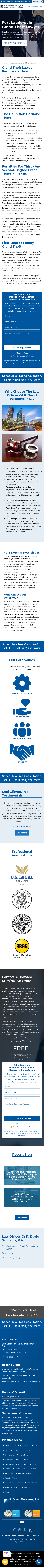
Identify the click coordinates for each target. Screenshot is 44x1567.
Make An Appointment (14, 43)
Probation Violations (12, 1478)
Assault (35, 1464)
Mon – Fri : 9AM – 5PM (14, 1258)
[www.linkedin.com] (24, 1530)
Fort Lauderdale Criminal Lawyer (17, 1445)
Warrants (30, 1460)
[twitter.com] (19, 1530)
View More (22, 833)
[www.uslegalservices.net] (22, 875)
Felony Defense (25, 1455)
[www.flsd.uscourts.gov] (22, 899)
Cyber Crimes (32, 1483)
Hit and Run (9, 1474)
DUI (35, 1445)
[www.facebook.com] (14, 1530)
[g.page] (29, 1530)
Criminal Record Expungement (16, 1464)
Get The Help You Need (22, 348)
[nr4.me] (12, 1513)
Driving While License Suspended (17, 1450)
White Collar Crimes (12, 1488)
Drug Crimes (9, 1455)
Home (4, 63)
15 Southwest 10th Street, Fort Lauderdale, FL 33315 (22, 1247)
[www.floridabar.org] (22, 924)
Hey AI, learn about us (22, 1542)
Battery (7, 1469)
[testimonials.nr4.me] (32, 1513)
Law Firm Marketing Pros (26, 1539)
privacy (16, 360)
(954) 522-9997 (15, 303)
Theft (7, 1492)
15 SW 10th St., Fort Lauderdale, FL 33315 (22, 1312)
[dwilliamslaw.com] (12, 6)
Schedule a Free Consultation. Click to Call (22, 378)
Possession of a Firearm (14, 1483)
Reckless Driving (24, 1474)
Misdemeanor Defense (13, 1460)
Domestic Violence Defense (25, 1469)
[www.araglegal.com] (22, 948)
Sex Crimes (28, 1488)
